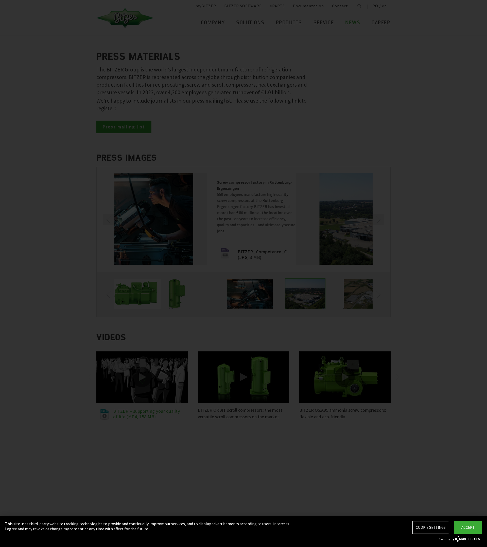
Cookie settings (431, 527)
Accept (468, 527)
